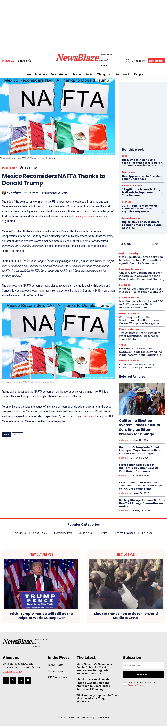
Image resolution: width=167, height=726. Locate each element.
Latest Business (131, 218)
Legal (125, 156)
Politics (10, 168)
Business (124, 285)
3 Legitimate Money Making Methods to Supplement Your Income (141, 192)
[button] (25, 61)
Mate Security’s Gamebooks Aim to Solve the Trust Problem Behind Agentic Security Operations (141, 260)
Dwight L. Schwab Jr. (25, 192)
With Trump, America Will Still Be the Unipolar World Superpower (41, 616)
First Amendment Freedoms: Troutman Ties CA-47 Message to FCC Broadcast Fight (140, 486)
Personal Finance (132, 185)
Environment (129, 172)
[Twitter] (13, 680)
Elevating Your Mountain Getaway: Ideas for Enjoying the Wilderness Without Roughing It (140, 352)
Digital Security (128, 253)
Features (127, 202)
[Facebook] (6, 680)
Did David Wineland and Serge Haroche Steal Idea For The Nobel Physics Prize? (142, 162)
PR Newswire (57, 677)
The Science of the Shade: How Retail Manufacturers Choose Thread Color (139, 336)
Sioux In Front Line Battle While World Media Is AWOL (126, 616)
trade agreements (84, 216)
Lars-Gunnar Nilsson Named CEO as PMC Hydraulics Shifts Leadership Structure (141, 304)
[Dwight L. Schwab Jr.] (4, 193)
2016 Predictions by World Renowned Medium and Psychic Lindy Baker (140, 208)
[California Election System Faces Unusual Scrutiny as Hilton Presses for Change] (142, 399)
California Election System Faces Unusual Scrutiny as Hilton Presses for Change (139, 427)
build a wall (89, 416)
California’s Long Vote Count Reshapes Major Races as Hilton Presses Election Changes (141, 450)
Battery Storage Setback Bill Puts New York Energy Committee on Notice (142, 503)
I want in (142, 674)
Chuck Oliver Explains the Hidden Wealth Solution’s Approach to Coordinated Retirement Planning (141, 276)
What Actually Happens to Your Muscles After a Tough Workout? (141, 290)
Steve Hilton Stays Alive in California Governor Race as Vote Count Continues (138, 468)
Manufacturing (129, 329)
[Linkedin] (21, 680)
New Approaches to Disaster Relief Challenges (141, 177)
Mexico (17, 435)
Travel (123, 345)
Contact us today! (13, 671)
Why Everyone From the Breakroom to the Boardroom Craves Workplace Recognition (139, 320)
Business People (129, 297)
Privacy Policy (135, 685)
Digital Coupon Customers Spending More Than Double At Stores (142, 225)
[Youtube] (28, 680)
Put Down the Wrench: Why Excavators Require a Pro (137, 366)
